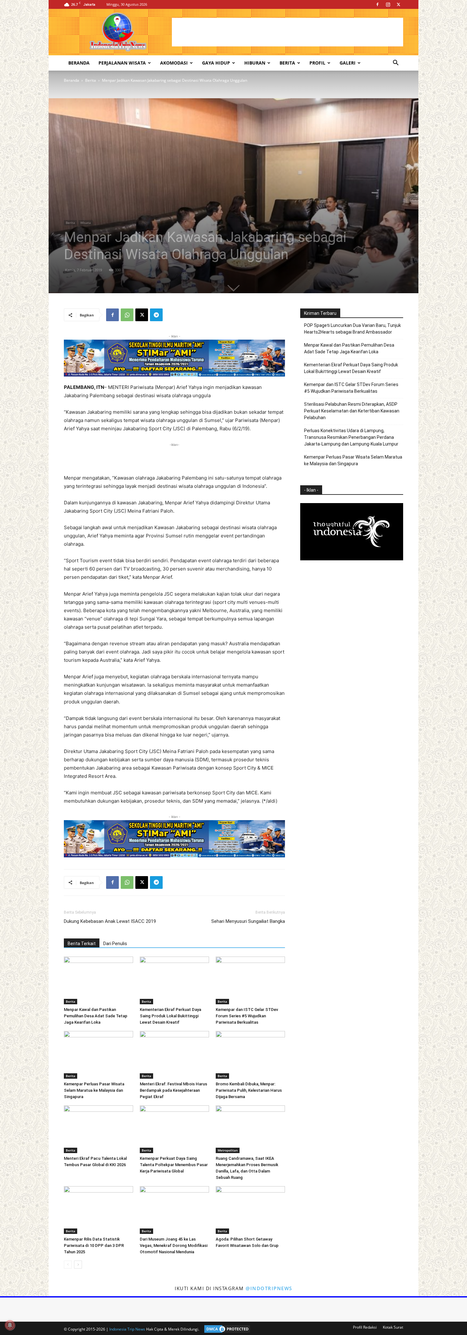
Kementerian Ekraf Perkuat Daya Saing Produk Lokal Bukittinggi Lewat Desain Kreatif (170, 1016)
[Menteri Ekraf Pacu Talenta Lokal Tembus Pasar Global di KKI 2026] (98, 1129)
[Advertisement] (287, 32)
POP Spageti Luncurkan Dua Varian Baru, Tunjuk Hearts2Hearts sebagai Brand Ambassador (352, 329)
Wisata (85, 222)
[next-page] (78, 1265)
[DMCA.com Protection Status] (225, 1329)
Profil (317, 63)
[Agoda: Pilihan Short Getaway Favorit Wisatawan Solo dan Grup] (250, 1210)
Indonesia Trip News (127, 1329)
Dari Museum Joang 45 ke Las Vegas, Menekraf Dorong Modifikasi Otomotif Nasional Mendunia (173, 1245)
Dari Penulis (115, 943)
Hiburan (254, 63)
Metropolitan (228, 1150)
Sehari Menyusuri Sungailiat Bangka (248, 921)
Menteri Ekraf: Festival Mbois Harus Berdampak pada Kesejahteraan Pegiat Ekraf (173, 1090)
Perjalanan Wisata (122, 63)
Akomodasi (174, 63)
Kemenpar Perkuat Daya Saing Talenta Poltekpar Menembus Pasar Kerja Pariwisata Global (174, 1164)
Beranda (79, 63)
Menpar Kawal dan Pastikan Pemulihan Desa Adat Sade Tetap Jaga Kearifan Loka (95, 1016)
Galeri (347, 63)
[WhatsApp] (127, 314)
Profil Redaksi (365, 1327)
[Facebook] (377, 4)
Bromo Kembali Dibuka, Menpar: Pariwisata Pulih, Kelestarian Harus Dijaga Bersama (249, 1090)
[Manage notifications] (10, 1325)
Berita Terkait (82, 943)
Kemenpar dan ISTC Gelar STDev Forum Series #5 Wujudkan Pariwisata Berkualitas (247, 1016)
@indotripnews (269, 1288)
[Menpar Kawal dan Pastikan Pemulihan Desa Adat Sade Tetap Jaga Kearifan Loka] (98, 980)
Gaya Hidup (216, 63)
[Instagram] (388, 4)
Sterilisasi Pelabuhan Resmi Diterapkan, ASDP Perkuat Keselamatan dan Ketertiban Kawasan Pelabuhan (351, 411)
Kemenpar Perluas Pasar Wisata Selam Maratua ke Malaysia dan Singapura (94, 1090)
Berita (287, 63)
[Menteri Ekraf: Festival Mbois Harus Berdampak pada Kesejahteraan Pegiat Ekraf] (174, 1055)
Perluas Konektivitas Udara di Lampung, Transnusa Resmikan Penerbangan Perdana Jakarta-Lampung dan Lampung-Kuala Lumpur (351, 437)
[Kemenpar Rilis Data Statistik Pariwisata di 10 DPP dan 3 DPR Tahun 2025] (98, 1210)
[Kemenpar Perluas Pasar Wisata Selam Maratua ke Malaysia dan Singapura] (98, 1055)
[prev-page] (68, 1265)
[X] (398, 4)
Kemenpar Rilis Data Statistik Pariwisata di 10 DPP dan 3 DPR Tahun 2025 (94, 1245)
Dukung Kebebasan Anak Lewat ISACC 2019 (110, 921)
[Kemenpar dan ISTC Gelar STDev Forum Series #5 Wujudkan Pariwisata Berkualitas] (250, 980)
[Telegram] (156, 314)
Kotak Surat (393, 1327)
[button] (395, 63)
